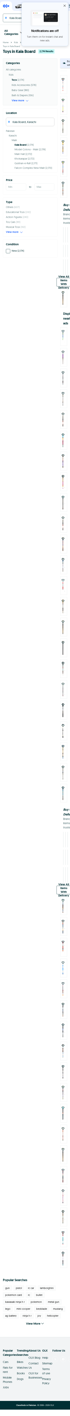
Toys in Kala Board (11, 46)
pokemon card (13, 1295)
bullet (39, 1295)
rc (29, 1295)
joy (39, 1315)
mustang (58, 1308)
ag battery (11, 1315)
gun (7, 1288)
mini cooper (23, 1308)
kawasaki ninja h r (15, 1301)
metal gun (53, 1301)
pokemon (36, 1301)
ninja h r (27, 1315)
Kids (16, 42)
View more (18, 100)
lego (7, 1308)
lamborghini (46, 1288)
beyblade (41, 1308)
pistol (19, 1288)
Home (6, 42)
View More (33, 1323)
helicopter (52, 1315)
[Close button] (65, 6)
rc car (31, 1288)
